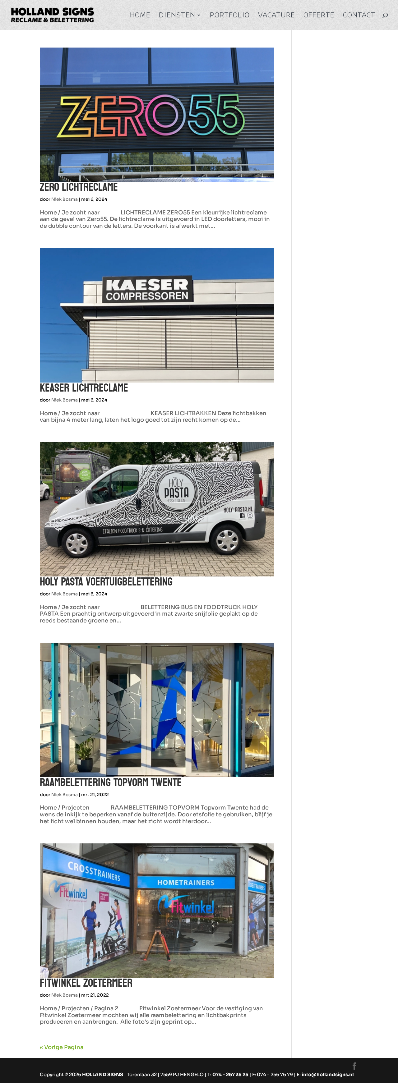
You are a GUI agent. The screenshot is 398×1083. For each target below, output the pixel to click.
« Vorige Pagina (61, 1047)
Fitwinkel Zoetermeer (86, 983)
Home (140, 16)
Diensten (177, 16)
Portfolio (230, 16)
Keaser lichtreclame (84, 388)
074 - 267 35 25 (230, 1074)
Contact (359, 16)
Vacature (276, 16)
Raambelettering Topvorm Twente (111, 783)
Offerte (319, 16)
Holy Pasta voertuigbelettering (106, 582)
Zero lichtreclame (79, 187)
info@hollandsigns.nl (328, 1074)
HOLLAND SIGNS (102, 1074)
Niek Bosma (64, 199)
